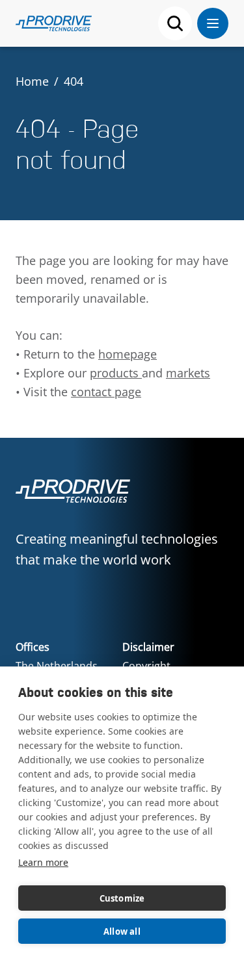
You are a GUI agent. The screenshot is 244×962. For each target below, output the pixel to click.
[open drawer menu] (212, 23)
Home (32, 81)
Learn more (43, 862)
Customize (122, 898)
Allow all (122, 931)
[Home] (54, 23)
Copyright (146, 666)
